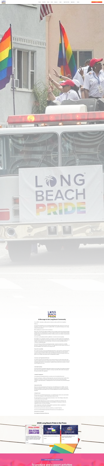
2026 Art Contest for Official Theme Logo (51, 436)
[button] (51, 446)
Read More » (27, 442)
